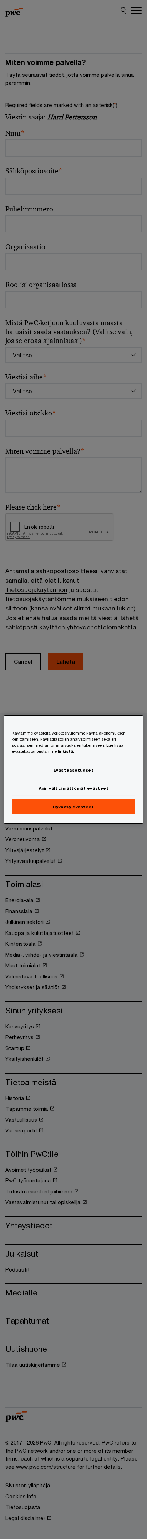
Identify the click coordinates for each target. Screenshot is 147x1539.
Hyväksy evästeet (73, 806)
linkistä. (66, 751)
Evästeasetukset (74, 770)
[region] (73, 769)
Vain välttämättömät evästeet (74, 788)
